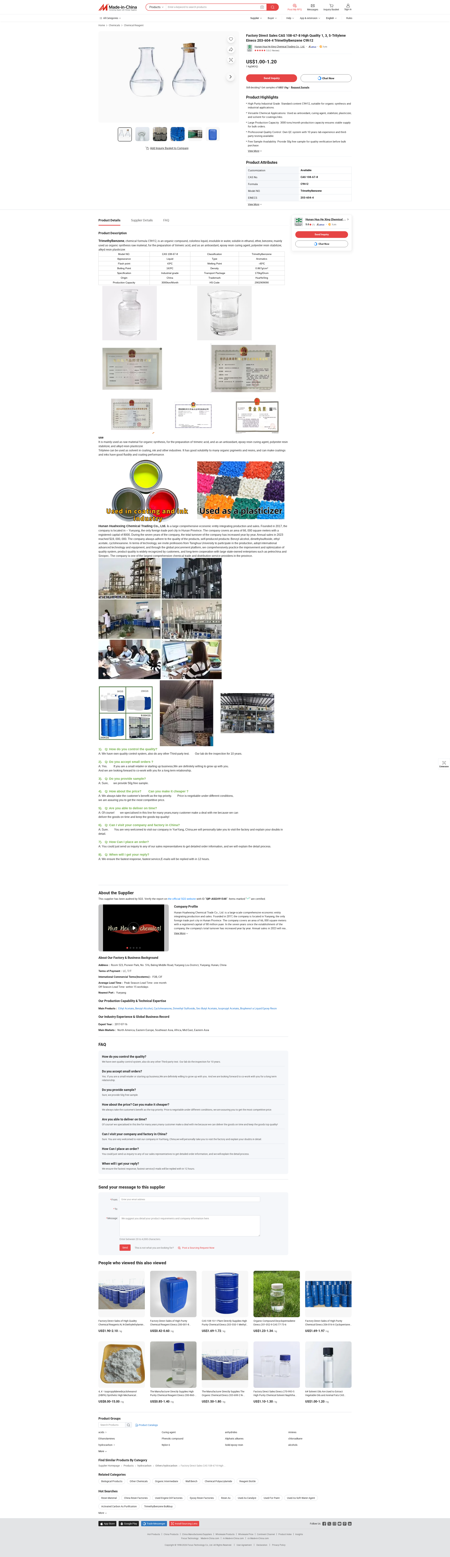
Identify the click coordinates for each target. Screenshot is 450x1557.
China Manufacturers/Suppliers (197, 1534)
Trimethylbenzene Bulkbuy (158, 1506)
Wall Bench (191, 1481)
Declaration (261, 1544)
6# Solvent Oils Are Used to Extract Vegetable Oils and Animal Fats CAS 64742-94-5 (324, 1395)
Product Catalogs (148, 1425)
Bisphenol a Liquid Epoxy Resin (258, 1008)
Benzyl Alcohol (144, 1008)
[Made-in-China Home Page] (117, 7)
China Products (171, 1534)
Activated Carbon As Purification (119, 1506)
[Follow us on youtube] (339, 1523)
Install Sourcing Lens (186, 1523)
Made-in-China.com (210, 1538)
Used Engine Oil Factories (168, 1498)
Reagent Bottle (247, 1481)
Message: (112, 1218)
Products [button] (154, 7)
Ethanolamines (106, 1438)
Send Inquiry (272, 78)
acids (101, 1432)
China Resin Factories (136, 1498)
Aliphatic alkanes (234, 1438)
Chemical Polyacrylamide (218, 1481)
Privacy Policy (278, 1544)
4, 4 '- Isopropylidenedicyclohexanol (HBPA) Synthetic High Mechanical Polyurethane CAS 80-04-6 (117, 1395)
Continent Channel (266, 1534)
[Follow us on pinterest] (344, 1523)
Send (125, 1247)
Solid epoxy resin (234, 1444)
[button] (262, 6)
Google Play (128, 1523)
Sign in (348, 9)
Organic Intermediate (166, 1481)
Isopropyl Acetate (228, 1008)
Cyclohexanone (163, 1008)
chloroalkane (295, 1438)
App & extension (308, 18)
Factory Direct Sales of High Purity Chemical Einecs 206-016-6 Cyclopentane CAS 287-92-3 (327, 1324)
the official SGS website (182, 898)
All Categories (110, 18)
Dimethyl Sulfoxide (184, 1008)
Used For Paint (272, 1498)
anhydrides (231, 1432)
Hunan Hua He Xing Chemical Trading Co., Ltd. (280, 46)
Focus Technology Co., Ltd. (200, 1544)
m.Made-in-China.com (233, 1538)
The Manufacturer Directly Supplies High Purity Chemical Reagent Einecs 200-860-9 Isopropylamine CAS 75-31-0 (173, 1395)
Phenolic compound (172, 1438)
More (101, 1512)
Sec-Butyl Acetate (206, 1008)
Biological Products (111, 1481)
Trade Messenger (154, 1523)
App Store (107, 1523)
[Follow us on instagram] (334, 1523)
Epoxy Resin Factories (202, 1498)
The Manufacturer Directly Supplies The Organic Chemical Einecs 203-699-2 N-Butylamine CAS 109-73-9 (223, 1395)
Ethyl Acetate (126, 1008)
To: (116, 1209)
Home (101, 25)
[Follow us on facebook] (324, 1523)
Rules (349, 18)
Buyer (271, 18)
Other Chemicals (139, 1481)
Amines (292, 1432)
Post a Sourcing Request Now (196, 1247)
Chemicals (114, 25)
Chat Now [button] (328, 78)
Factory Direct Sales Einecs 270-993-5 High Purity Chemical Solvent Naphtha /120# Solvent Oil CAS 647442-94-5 (274, 1395)
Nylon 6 (166, 1444)
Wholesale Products (225, 1534)
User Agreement (244, 1544)
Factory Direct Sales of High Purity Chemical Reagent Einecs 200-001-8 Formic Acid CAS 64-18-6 (169, 1324)
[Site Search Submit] (272, 7)
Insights (299, 1534)
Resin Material (109, 1498)
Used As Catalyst (247, 1498)
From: (114, 1199)
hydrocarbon (105, 1444)
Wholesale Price (245, 1534)
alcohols (292, 1444)
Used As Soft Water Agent (301, 1498)
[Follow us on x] (329, 1523)
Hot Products (153, 1534)
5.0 (310, 224)
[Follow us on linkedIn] (350, 1523)
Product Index (285, 1534)
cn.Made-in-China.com (258, 1538)
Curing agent (169, 1432)
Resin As (225, 1498)
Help (288, 18)
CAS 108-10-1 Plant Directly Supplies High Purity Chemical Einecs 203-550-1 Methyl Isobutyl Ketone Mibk (224, 1324)
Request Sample (300, 87)
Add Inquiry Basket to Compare (169, 148)
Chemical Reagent (134, 25)
